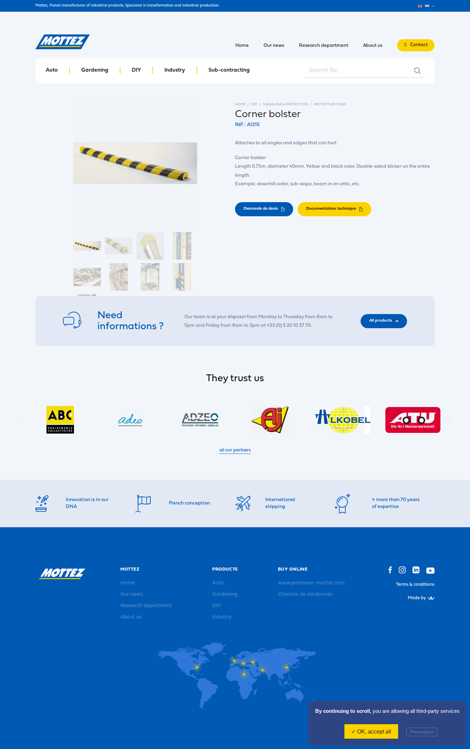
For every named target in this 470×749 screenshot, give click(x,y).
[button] (450, 420)
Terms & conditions (415, 584)
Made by (417, 598)
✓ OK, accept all (371, 732)
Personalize (422, 732)
